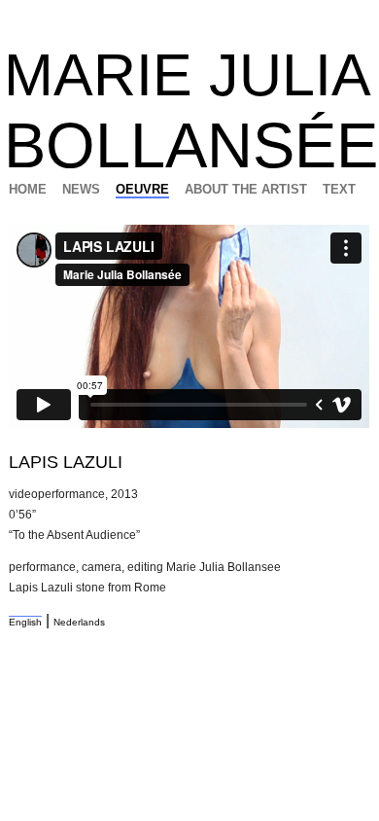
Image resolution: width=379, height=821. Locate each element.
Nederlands (79, 622)
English (25, 622)
